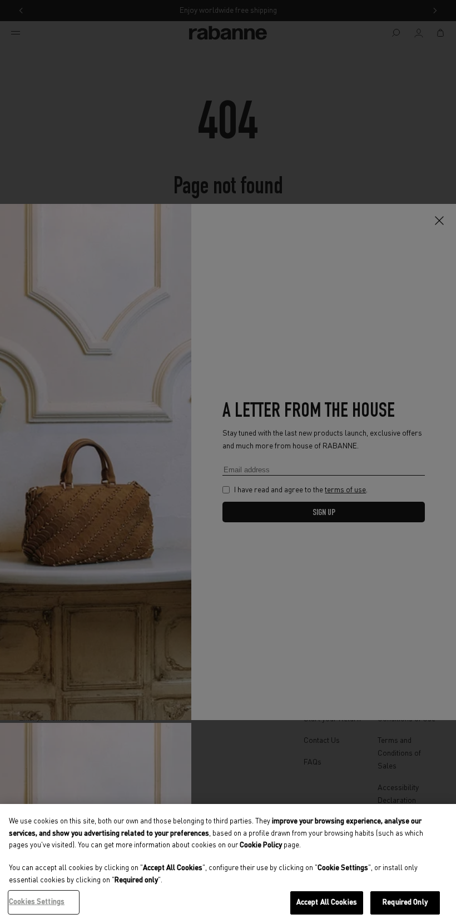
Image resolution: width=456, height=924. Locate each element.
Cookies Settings (37, 902)
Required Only (405, 902)
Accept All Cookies (326, 902)
